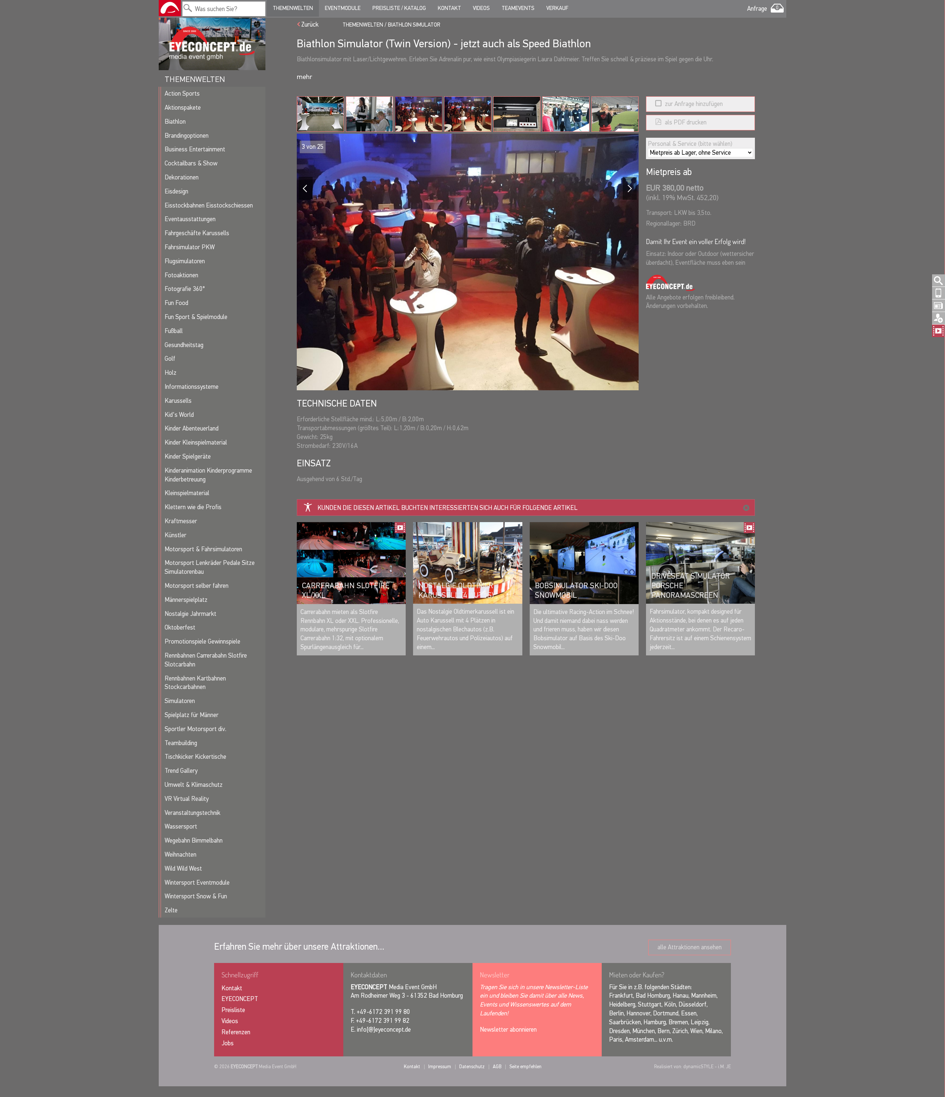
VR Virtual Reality (187, 799)
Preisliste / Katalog (399, 8)
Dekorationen (182, 177)
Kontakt (449, 8)
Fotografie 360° (185, 289)
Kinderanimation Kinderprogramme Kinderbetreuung (208, 475)
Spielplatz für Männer (192, 715)
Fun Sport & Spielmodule (196, 317)
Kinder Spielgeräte (188, 456)
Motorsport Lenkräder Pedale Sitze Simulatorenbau (210, 567)
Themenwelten (293, 8)
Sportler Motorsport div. (195, 729)
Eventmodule (343, 8)
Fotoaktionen (181, 275)
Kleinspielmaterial (187, 493)
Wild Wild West (183, 869)
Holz (170, 373)
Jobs (227, 1043)
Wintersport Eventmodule (197, 883)
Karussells (178, 401)
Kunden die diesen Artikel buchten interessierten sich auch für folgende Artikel (447, 508)
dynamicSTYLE (698, 1066)
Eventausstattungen (190, 219)
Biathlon (175, 122)
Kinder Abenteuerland (192, 428)
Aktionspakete (183, 108)
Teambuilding (181, 743)
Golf (170, 359)
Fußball (174, 331)
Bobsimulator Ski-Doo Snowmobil (576, 590)
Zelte (171, 910)
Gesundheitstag (184, 345)
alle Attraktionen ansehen (689, 947)
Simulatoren (180, 701)
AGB (497, 1066)
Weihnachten (180, 854)
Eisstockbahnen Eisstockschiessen (209, 205)
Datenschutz (472, 1066)
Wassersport (181, 826)
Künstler (175, 535)
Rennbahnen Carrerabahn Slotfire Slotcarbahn (206, 660)
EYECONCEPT (239, 999)
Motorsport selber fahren (196, 586)
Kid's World (179, 415)
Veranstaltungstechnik (192, 813)
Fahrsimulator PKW (190, 247)
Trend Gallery (181, 771)
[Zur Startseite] (170, 8)
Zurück (310, 24)
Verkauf (557, 8)
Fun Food (176, 303)
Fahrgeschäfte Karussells (197, 233)
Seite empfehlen (525, 1066)
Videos (481, 8)
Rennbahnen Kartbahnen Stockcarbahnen (195, 683)
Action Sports (182, 93)
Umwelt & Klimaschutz (194, 785)
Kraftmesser (181, 521)
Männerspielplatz (186, 600)
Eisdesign (176, 191)
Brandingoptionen (187, 136)
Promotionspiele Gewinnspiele (202, 641)
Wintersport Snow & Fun (196, 896)
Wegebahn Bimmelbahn (194, 840)
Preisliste (233, 1010)
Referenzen (235, 1032)
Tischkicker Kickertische (195, 757)
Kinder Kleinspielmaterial (196, 442)
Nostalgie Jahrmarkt (190, 614)
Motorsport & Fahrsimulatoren (203, 549)
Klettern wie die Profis (193, 507)
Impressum (439, 1066)
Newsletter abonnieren (508, 1029)
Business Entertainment (195, 149)
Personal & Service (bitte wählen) (690, 144)
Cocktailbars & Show (191, 163)
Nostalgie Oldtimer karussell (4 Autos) (456, 590)
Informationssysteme (192, 387)
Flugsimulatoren (185, 261)
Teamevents (518, 8)
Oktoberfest (180, 627)
